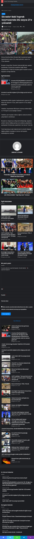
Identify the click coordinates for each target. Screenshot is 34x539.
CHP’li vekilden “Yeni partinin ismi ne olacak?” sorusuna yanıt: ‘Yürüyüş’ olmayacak (8, 235)
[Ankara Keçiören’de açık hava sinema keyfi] (6, 328)
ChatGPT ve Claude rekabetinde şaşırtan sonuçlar (21, 364)
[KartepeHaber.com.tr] (17, 5)
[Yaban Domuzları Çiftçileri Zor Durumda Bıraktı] (6, 400)
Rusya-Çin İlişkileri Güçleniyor (20, 405)
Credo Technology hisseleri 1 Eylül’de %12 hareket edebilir (18, 1)
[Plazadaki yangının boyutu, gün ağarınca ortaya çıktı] (6, 442)
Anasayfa (5, 10)
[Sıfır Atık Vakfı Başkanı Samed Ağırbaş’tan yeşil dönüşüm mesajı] (25, 246)
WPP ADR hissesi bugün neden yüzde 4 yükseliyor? (16, 454)
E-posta (3, 295)
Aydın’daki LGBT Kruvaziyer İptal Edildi (7, 217)
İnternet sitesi (4, 301)
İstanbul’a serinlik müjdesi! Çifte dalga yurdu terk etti (16, 92)
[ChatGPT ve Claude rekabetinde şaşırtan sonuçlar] (6, 364)
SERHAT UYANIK (7, 26)
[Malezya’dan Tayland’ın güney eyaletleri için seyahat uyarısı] (6, 449)
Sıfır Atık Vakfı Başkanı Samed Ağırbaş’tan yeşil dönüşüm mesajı (25, 253)
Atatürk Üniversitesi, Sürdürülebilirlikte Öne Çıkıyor (16, 428)
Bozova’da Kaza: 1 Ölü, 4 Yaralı (25, 233)
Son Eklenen (17, 321)
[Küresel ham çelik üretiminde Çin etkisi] (6, 461)
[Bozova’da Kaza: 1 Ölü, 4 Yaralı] (25, 227)
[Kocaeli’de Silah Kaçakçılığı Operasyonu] (6, 435)
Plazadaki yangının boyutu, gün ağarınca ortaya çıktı (21, 441)
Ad (2, 289)
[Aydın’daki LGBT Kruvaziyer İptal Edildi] (8, 210)
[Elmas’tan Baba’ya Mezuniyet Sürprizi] (25, 209)
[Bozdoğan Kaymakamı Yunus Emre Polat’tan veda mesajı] (8, 246)
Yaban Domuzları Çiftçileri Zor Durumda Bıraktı (20, 399)
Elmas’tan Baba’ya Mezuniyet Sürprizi (23, 216)
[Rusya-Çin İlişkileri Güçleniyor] (6, 407)
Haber (9, 10)
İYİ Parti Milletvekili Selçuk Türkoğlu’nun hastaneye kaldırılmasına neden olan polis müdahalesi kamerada (21, 422)
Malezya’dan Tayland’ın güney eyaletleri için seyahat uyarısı (20, 448)
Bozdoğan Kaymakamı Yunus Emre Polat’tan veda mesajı (7, 253)
